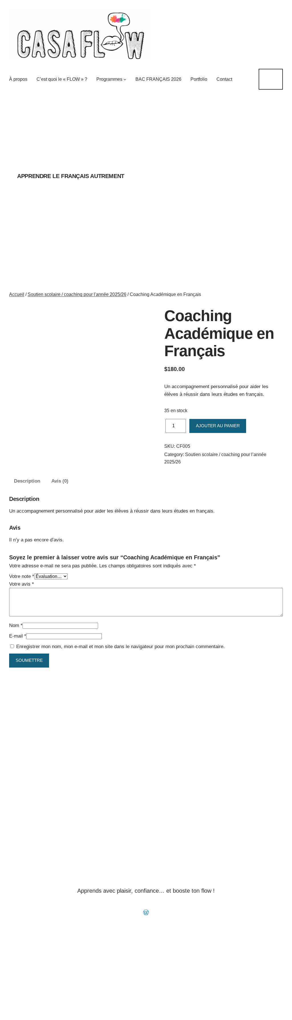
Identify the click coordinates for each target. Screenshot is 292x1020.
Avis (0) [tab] (59, 481)
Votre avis (21, 584)
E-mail (17, 636)
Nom (16, 625)
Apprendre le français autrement (70, 176)
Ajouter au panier (218, 425)
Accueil (16, 294)
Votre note (21, 576)
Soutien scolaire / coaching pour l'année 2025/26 (77, 294)
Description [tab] (27, 481)
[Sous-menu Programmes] (124, 79)
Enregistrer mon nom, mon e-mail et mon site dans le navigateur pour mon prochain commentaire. (120, 646)
